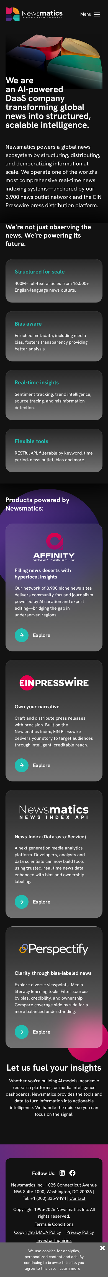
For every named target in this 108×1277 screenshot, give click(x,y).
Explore (41, 635)
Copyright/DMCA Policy (37, 1232)
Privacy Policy (80, 1232)
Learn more (70, 1268)
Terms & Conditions (54, 1224)
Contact (78, 1198)
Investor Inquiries (54, 1240)
